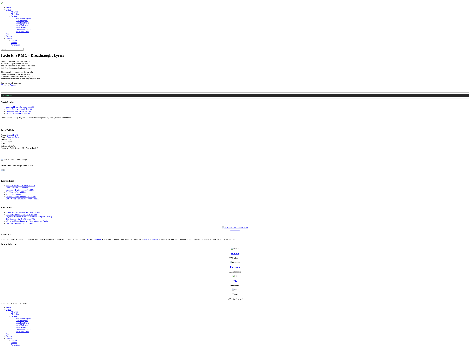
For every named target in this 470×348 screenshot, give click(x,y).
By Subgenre (16, 16)
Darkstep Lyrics (22, 21)
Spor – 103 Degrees (13, 194)
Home (8, 7)
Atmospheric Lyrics (23, 18)
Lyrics (8, 10)
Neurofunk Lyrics (22, 32)
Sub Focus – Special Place (16, 192)
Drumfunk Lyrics (22, 23)
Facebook (97, 239)
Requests (9, 36)
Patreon (155, 239)
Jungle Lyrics (21, 27)
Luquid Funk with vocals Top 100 (19, 109)
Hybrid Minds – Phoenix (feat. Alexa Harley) (23, 212)
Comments (7, 95)
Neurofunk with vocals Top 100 (18, 111)
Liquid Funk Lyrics (23, 29)
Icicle (9, 135)
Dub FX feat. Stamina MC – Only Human (22, 199)
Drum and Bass (13, 137)
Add (7, 34)
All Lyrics (14, 12)
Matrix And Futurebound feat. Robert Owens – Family (27, 221)
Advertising (15, 45)
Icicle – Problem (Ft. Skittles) (17, 188)
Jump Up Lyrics (22, 25)
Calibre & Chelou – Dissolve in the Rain (21, 215)
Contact (9, 38)
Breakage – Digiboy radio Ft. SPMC (20, 190)
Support (14, 43)
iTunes (3, 85)
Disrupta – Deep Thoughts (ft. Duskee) (21, 197)
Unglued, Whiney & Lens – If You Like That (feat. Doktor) (29, 217)
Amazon (13, 85)
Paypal (146, 239)
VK (88, 239)
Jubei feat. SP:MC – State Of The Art (20, 186)
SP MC (15, 135)
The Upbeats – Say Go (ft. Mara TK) (20, 219)
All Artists (15, 14)
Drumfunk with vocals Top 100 (18, 113)
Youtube (235, 253)
